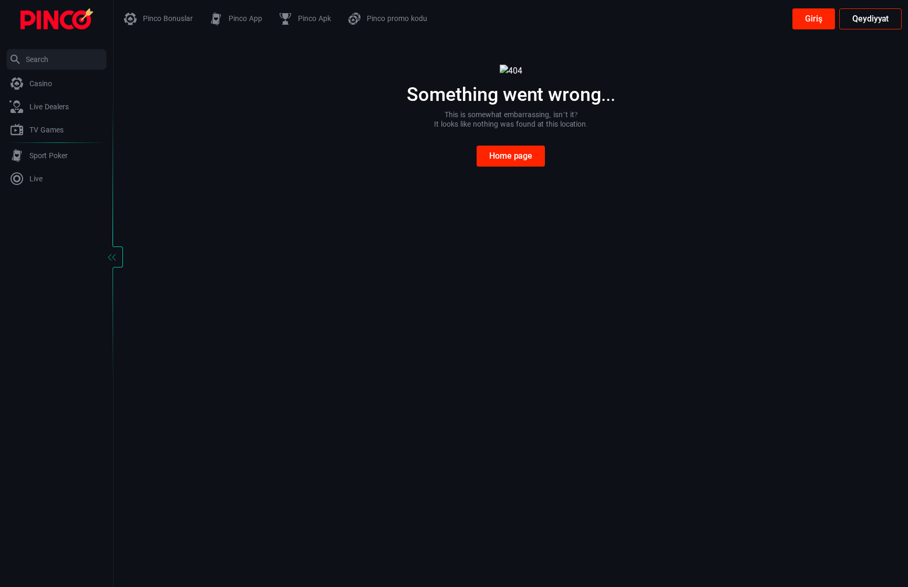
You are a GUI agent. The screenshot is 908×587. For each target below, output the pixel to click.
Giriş (813, 19)
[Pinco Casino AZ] (56, 18)
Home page (510, 156)
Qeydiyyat (870, 19)
